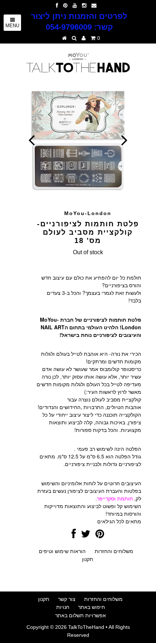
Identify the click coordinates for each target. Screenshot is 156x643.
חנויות (62, 607)
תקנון (87, 559)
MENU (12, 25)
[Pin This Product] (99, 536)
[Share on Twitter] (85, 536)
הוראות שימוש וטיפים (62, 551)
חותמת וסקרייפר (115, 498)
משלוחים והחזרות (114, 551)
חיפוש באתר (91, 607)
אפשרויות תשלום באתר (80, 615)
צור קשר (66, 599)
